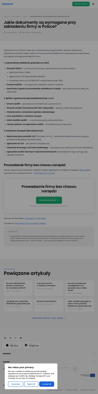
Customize (15, 384)
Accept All (46, 384)
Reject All (31, 384)
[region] (31, 376)
